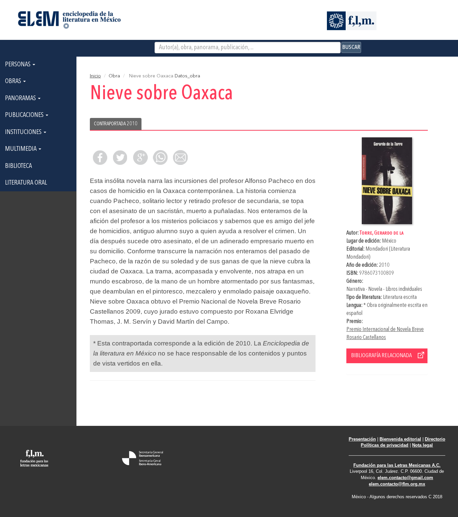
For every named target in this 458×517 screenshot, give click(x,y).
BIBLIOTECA (18, 166)
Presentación (362, 439)
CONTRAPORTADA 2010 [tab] (115, 124)
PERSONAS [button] (18, 64)
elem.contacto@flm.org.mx (397, 484)
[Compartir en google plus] (140, 157)
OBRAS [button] (13, 81)
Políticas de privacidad (384, 445)
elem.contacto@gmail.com (405, 477)
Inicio (95, 76)
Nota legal (422, 445)
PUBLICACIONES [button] (25, 115)
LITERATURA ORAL (26, 183)
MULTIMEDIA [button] (21, 149)
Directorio (435, 439)
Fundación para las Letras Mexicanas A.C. (397, 465)
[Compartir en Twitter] (120, 157)
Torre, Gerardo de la (381, 233)
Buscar (351, 47)
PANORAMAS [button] (21, 98)
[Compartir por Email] (180, 157)
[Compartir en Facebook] (100, 157)
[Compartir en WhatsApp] (160, 157)
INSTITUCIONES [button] (24, 132)
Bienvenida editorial (400, 439)
